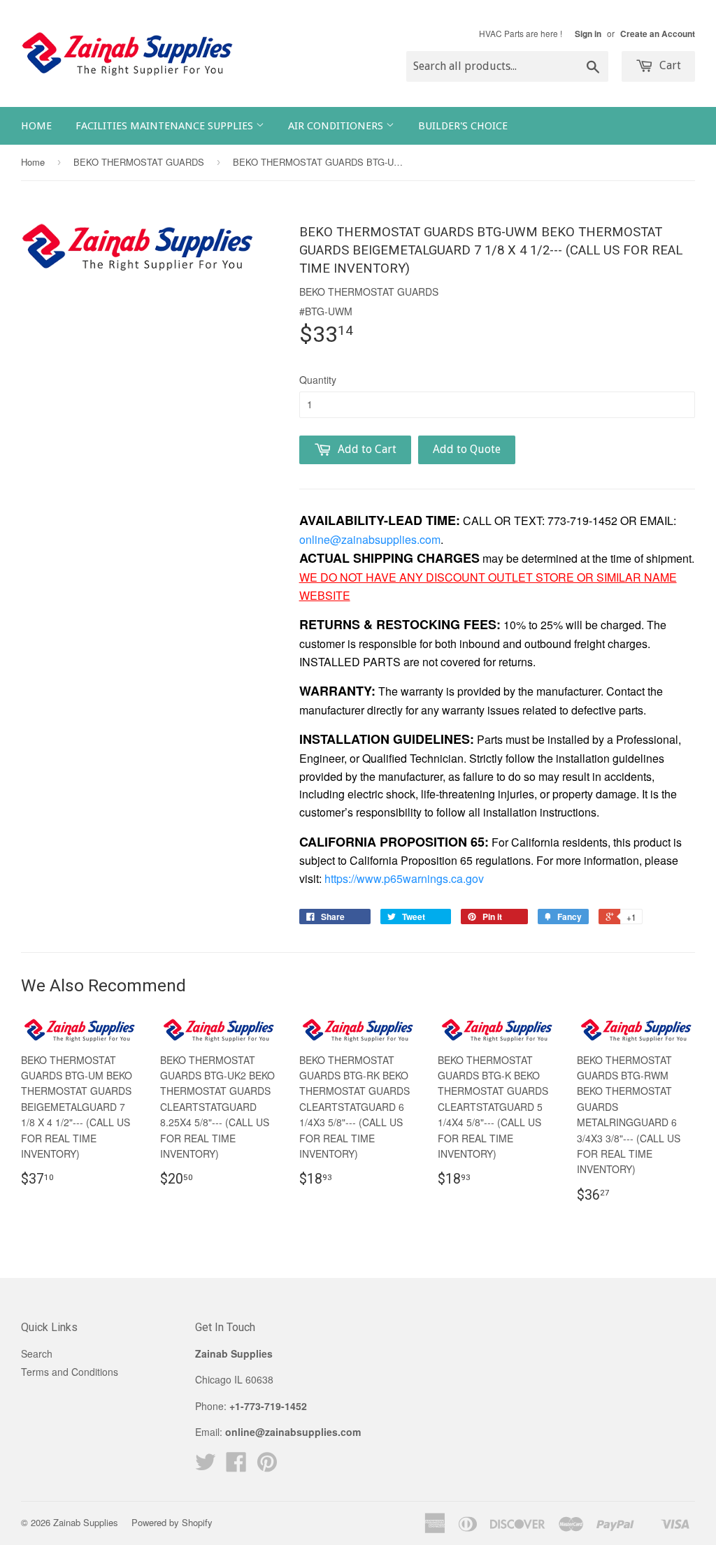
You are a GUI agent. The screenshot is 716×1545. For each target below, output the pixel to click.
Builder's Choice (463, 126)
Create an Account (657, 34)
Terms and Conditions (69, 1372)
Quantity (317, 380)
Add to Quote (467, 449)
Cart (669, 65)
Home (36, 126)
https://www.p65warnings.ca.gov (404, 878)
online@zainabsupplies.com (370, 539)
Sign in (588, 34)
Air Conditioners (337, 126)
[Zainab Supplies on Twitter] (205, 1466)
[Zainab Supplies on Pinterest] (267, 1466)
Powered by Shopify (172, 1522)
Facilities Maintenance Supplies (166, 126)
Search (36, 1353)
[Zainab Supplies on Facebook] (236, 1466)
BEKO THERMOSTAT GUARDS (138, 161)
